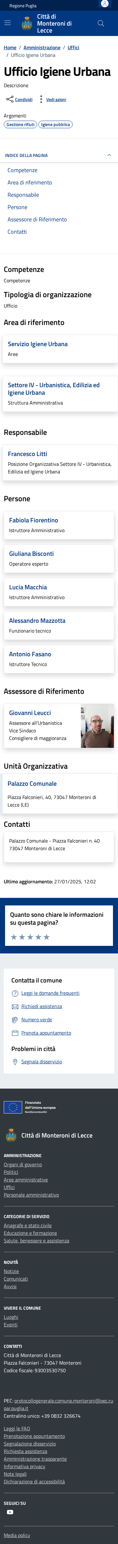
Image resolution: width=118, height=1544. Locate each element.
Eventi (11, 1324)
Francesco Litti (27, 454)
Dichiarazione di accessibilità (34, 1481)
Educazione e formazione (30, 1233)
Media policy (17, 1535)
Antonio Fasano (30, 654)
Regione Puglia (23, 5)
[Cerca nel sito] (101, 23)
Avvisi (10, 1286)
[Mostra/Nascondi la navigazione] (7, 23)
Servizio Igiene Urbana (38, 344)
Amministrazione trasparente (35, 1459)
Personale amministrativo (31, 1195)
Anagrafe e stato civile (28, 1225)
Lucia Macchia (28, 587)
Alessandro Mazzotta (37, 620)
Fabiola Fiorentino (33, 520)
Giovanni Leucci (30, 713)
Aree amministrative (26, 1179)
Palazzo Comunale (32, 783)
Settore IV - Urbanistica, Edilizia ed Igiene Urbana (54, 388)
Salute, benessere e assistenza (36, 1240)
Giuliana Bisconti (31, 553)
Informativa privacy (24, 1466)
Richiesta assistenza (25, 1451)
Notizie (11, 1271)
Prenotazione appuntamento (34, 1436)
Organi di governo (23, 1164)
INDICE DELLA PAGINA (26, 155)
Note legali (15, 1474)
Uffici (9, 1187)
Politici (11, 1172)
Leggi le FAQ (17, 1428)
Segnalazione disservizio (30, 1443)
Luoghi (11, 1317)
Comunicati (16, 1279)
